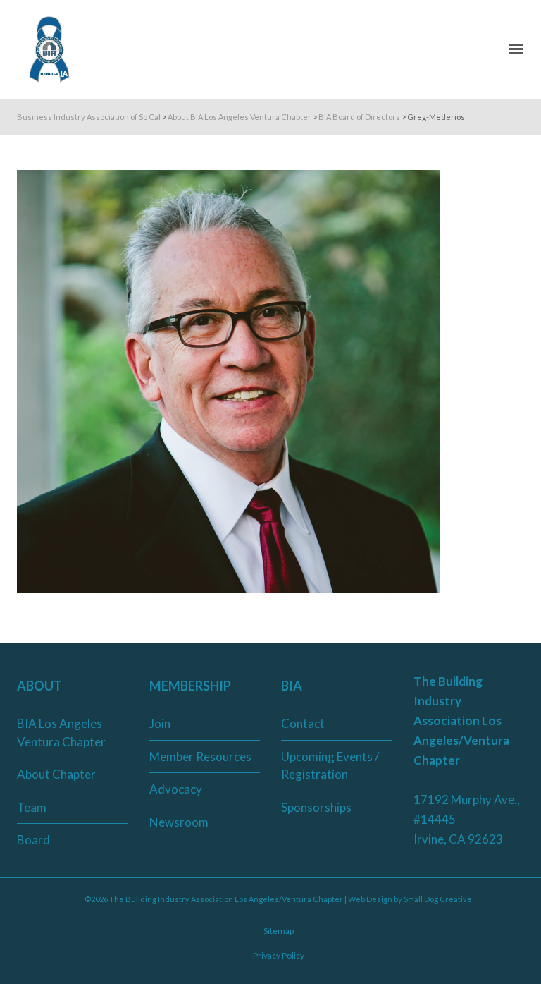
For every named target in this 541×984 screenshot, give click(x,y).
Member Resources (200, 756)
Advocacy (175, 789)
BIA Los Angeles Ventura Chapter (61, 732)
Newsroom (179, 822)
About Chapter (56, 774)
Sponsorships (316, 807)
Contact (303, 723)
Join (159, 723)
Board (33, 839)
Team (31, 807)
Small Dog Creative (438, 899)
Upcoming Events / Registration (330, 765)
